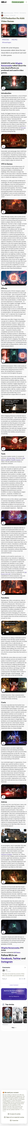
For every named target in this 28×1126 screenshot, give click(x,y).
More (13, 1027)
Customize (15, 1120)
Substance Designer (6, 854)
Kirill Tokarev (6, 15)
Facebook (6, 958)
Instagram (7, 961)
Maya (13, 458)
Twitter (17, 958)
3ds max (23, 128)
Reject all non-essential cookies (15, 1117)
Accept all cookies (14, 1114)
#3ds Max (14, 39)
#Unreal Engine (6, 42)
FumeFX (13, 460)
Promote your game (17, 2)
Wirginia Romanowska (8, 12)
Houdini (18, 460)
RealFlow (8, 460)
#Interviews (5, 39)
